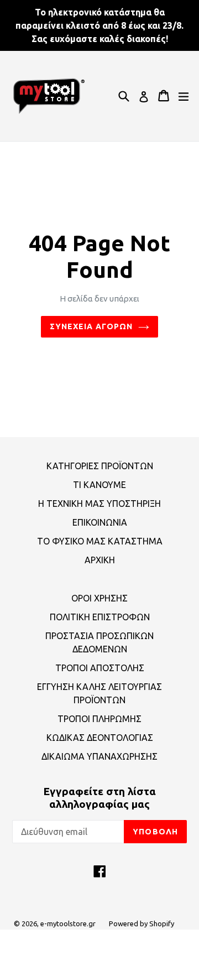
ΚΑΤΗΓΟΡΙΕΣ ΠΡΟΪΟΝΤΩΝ (99, 466)
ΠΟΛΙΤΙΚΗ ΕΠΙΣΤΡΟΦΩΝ (100, 617)
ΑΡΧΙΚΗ (100, 560)
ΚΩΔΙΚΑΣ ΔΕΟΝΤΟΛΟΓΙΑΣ (99, 738)
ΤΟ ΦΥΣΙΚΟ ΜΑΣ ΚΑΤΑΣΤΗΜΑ (100, 541)
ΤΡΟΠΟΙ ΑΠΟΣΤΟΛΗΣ (99, 668)
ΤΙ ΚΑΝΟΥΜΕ (99, 485)
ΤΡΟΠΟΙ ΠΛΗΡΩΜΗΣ (99, 719)
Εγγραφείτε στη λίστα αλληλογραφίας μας (99, 797)
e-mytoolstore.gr (68, 923)
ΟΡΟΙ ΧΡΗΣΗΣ (99, 598)
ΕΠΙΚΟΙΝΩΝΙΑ (99, 522)
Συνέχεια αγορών (91, 326)
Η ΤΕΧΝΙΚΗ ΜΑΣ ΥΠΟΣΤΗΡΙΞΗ (99, 503)
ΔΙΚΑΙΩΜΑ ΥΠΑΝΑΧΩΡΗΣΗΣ (99, 756)
